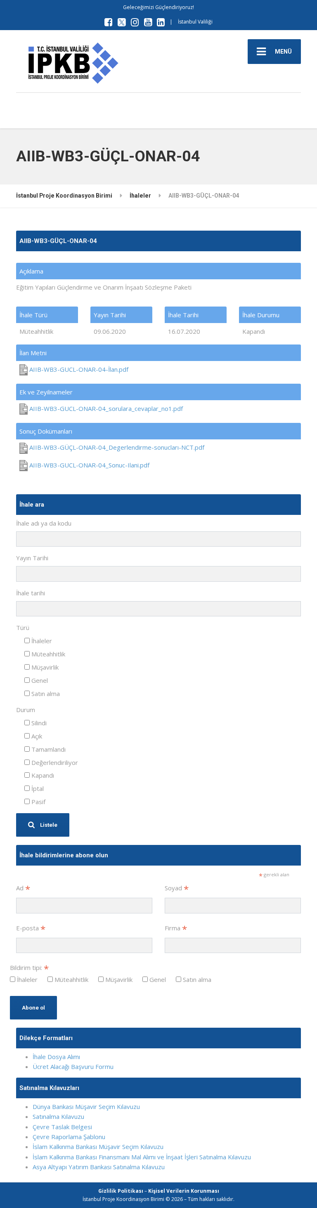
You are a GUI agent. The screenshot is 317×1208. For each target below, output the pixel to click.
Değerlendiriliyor (54, 762)
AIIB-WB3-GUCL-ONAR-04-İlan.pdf (78, 369)
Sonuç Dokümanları (45, 431)
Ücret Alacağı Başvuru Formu (73, 1066)
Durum (25, 709)
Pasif (37, 801)
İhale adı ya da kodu (43, 523)
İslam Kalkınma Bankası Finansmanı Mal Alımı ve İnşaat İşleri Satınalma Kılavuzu (142, 1157)
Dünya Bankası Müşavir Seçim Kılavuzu (86, 1106)
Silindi (38, 723)
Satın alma (45, 693)
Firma (176, 929)
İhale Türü (33, 315)
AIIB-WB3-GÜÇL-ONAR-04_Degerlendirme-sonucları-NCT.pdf (116, 447)
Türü (22, 627)
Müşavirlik (44, 667)
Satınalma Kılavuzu (58, 1116)
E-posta (30, 929)
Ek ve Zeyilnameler (46, 392)
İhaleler (41, 641)
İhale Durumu (260, 315)
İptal (37, 788)
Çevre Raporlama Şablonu (69, 1136)
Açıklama (31, 271)
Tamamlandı (48, 749)
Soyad (177, 888)
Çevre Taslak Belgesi (62, 1127)
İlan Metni (33, 353)
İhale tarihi (30, 593)
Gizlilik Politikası (120, 1190)
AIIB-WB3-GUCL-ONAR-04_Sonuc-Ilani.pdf (88, 465)
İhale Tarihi (183, 315)
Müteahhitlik (47, 654)
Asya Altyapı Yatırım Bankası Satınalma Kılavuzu (99, 1167)
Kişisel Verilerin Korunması (183, 1190)
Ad (23, 888)
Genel (39, 680)
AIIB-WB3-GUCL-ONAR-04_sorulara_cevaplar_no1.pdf (105, 408)
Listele (48, 825)
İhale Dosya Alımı (56, 1056)
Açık (36, 736)
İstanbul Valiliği (195, 21)
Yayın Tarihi (110, 315)
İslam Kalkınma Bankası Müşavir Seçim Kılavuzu (98, 1146)
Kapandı (42, 775)
